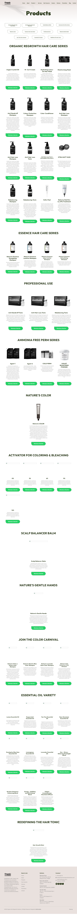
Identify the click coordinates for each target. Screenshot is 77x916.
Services (40, 3)
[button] (33, 3)
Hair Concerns (46, 3)
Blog (70, 3)
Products (33, 3)
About (28, 3)
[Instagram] (59, 884)
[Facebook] (56, 884)
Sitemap (71, 909)
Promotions (64, 3)
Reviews (58, 3)
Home (23, 3)
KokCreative (38, 909)
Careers (53, 3)
